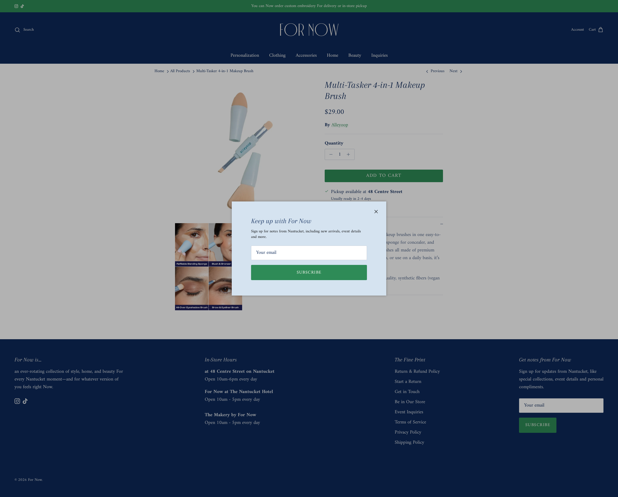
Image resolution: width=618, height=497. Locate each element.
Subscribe (309, 272)
